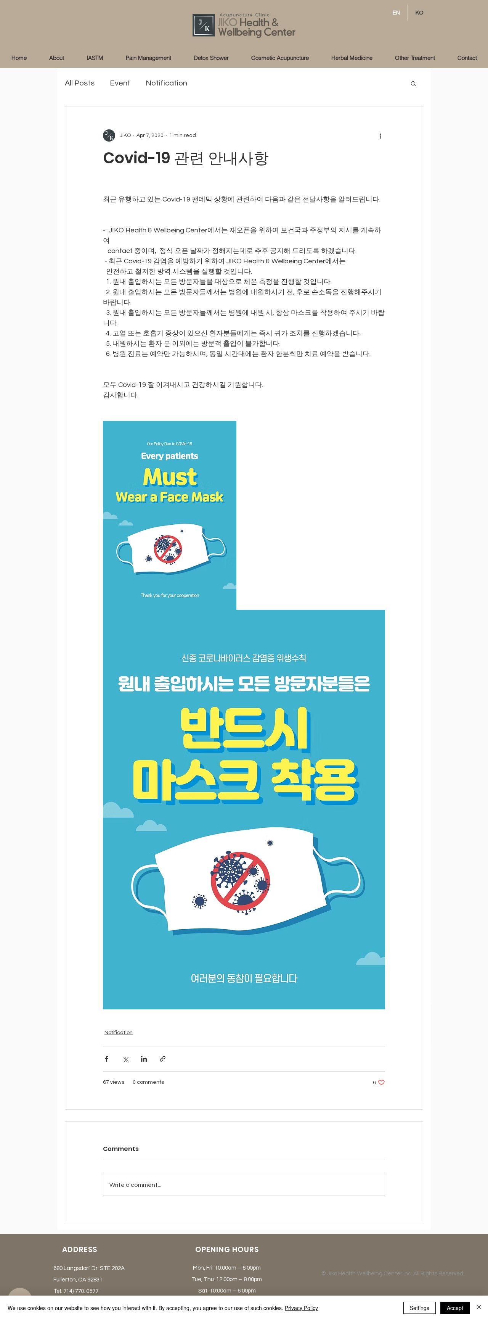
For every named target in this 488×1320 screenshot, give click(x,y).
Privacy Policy (301, 1308)
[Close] (478, 1308)
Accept (455, 1308)
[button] (413, 83)
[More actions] (380, 135)
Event (120, 83)
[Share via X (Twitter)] (125, 1058)
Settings (419, 1308)
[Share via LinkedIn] (144, 1058)
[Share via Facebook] (106, 1058)
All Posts (80, 83)
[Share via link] (162, 1058)
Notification (166, 83)
